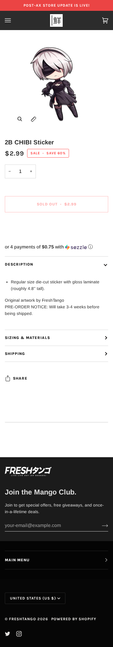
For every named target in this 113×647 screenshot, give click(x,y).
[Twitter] (7, 633)
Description (19, 264)
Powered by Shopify (73, 619)
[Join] (100, 525)
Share (20, 378)
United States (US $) (33, 598)
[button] (56, 247)
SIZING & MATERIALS (27, 337)
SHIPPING (15, 353)
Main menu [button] (17, 560)
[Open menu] (14, 20)
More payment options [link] (26, 240)
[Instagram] (19, 633)
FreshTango (22, 619)
